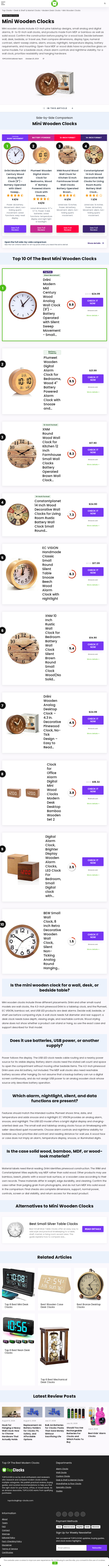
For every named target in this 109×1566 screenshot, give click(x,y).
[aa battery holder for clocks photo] (33, 1412)
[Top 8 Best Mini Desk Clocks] (18, 1269)
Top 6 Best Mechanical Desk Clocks (54, 1381)
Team (5, 1523)
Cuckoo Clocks (63, 1476)
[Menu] (3, 3)
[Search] (105, 3)
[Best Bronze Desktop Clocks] (90, 1269)
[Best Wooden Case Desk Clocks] (54, 1269)
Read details (93, 1229)
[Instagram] (64, 1514)
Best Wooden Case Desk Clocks (52, 1306)
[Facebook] (58, 1514)
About (5, 1519)
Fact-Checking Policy (12, 1541)
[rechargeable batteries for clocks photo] (76, 1413)
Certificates (7, 1552)
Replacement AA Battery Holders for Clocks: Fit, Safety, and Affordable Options (32, 1432)
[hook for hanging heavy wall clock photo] (11, 1412)
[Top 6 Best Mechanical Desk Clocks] (54, 1315)
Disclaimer (7, 1545)
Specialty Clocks (63, 1487)
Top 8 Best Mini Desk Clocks (16, 1306)
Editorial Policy (8, 1537)
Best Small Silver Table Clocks (53, 1224)
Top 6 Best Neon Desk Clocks (17, 1352)
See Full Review (15, 228)
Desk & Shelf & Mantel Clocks (69, 1480)
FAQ (4, 1526)
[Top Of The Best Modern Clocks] (13, 1468)
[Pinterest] (83, 1514)
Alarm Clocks (62, 1468)
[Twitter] (70, 1514)
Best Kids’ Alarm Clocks (97, 1435)
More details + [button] (93, 315)
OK (55, 1563)
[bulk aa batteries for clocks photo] (54, 1412)
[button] (107, 1547)
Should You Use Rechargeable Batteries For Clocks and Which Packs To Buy (75, 1435)
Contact (6, 1530)
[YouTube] (76, 1514)
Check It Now (92, 302)
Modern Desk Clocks (10, 16)
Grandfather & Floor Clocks (68, 1483)
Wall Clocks (61, 1472)
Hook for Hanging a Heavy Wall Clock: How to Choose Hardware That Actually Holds (11, 1432)
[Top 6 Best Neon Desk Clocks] (18, 1315)
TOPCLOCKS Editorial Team (12, 59)
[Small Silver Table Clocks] (15, 1230)
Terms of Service (10, 1548)
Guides (59, 1491)
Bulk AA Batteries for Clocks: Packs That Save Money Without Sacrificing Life (54, 1431)
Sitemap (6, 1534)
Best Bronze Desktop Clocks (89, 1306)
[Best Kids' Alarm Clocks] (97, 1416)
